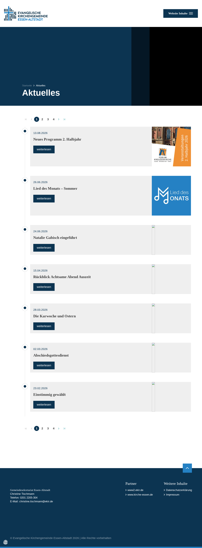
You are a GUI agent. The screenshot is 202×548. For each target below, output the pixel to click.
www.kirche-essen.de (140, 494)
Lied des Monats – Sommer (55, 188)
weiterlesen (44, 149)
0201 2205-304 (28, 497)
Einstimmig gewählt (49, 394)
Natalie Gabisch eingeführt (55, 238)
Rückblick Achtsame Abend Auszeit (62, 277)
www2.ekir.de (135, 490)
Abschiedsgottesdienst (51, 355)
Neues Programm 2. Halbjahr (57, 139)
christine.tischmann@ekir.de (36, 501)
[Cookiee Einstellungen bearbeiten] (5, 542)
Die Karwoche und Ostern (54, 316)
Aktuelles (40, 85)
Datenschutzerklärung (179, 490)
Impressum (172, 494)
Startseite (27, 85)
